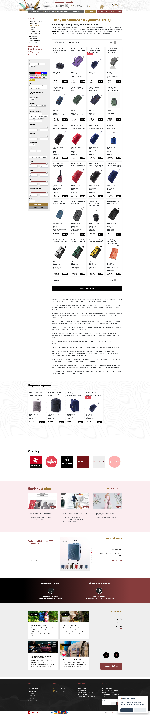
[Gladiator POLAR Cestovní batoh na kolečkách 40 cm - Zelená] (114, 103)
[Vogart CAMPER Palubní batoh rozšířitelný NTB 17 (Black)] (56, 407)
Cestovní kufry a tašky (60, 2)
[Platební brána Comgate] (33, 712)
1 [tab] (108, 488)
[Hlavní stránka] (27, 16)
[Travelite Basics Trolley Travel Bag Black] (114, 218)
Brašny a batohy (49, 11)
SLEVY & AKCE (90, 11)
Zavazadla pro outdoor (63, 11)
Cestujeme (118, 11)
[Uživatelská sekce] (117, 4)
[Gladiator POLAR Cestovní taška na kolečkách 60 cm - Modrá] (96, 65)
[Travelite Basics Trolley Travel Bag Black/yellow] (96, 257)
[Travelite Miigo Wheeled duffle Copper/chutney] (114, 257)
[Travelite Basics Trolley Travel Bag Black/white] (60, 257)
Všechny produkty (34, 55)
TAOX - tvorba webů (111, 712)
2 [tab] (109, 488)
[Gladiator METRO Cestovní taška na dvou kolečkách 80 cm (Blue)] (114, 180)
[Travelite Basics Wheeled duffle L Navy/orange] (96, 103)
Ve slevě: (78, 42)
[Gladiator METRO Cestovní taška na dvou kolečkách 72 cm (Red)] (78, 141)
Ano (31, 200)
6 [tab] (91, 559)
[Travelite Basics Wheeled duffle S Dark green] (78, 103)
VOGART (33, 66)
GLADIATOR (33, 64)
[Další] (106, 655)
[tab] (119, 488)
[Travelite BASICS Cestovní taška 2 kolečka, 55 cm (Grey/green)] (114, 65)
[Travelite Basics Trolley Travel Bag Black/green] (78, 257)
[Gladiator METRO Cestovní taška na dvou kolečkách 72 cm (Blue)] (96, 141)
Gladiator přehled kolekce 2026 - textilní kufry (111, 554)
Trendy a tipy (108, 11)
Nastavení (140, 710)
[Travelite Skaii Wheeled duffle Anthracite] (78, 218)
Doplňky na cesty (77, 11)
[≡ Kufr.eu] (73, 6)
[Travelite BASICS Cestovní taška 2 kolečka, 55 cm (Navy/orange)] (60, 103)
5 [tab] (115, 488)
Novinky (119, 622)
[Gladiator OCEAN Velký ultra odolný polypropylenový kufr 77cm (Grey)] (37, 407)
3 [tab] (111, 488)
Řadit (54, 42)
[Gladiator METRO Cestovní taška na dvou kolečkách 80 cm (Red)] (78, 180)
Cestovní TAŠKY (69, 2)
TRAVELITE (42, 64)
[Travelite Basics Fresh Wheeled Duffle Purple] (78, 65)
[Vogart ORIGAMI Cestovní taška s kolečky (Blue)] (114, 141)
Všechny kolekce (115, 560)
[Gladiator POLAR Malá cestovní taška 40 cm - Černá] (60, 65)
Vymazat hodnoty (38, 207)
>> (119, 42)
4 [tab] (113, 488)
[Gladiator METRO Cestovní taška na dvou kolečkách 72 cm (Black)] (60, 141)
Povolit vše (126, 710)
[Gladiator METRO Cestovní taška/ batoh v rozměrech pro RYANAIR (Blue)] (75, 407)
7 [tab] (91, 562)
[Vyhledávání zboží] (112, 4)
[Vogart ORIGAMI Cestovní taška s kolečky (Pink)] (60, 180)
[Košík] (121, 4)
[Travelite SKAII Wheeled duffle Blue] (60, 218)
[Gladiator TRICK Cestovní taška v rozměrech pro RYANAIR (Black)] (96, 218)
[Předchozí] (116, 655)
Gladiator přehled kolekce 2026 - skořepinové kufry (113, 548)
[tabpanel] (42, 508)
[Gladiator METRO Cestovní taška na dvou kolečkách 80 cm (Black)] (96, 180)
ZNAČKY (100, 11)
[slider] (30, 127)
